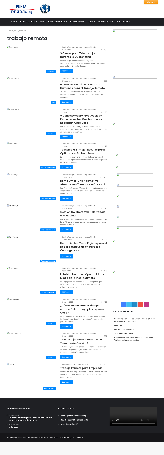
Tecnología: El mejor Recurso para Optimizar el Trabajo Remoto (82, 151)
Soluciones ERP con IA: (123, 333)
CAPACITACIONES (27, 22)
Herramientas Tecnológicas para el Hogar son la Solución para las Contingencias (83, 246)
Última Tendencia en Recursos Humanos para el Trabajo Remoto (82, 86)
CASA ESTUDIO (76, 22)
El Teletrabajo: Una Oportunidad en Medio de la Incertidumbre (83, 276)
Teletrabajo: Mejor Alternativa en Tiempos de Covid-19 (82, 341)
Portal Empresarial (68, 364)
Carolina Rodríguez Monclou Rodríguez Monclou (79, 47)
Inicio (10, 31)
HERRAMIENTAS (104, 22)
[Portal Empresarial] (29, 9)
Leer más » (66, 71)
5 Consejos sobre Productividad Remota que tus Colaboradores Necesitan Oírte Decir (81, 119)
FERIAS (90, 22)
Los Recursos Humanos (124, 329)
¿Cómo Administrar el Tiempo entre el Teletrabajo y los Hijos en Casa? (82, 309)
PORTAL (12, 22)
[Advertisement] (135, 362)
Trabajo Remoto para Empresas (81, 368)
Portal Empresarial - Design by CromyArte (66, 437)
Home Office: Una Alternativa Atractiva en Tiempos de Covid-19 (82, 182)
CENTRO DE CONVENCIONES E (52, 22)
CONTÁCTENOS (123, 22)
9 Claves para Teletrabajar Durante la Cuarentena (78, 55)
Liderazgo (118, 325)
